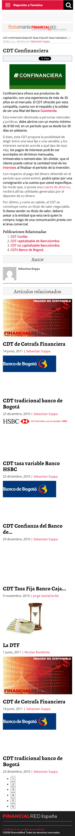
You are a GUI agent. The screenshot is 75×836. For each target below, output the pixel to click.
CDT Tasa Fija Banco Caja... (34, 588)
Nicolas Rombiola (37, 652)
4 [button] (13, 795)
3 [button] (13, 789)
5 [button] (13, 801)
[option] (37, 386)
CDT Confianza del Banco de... (32, 528)
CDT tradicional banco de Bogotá (32, 403)
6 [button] (13, 806)
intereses (9, 167)
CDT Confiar (19, 236)
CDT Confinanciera (15, 38)
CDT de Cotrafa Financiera (34, 343)
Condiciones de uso (13, 829)
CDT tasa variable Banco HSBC (31, 466)
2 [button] (13, 784)
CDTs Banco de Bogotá (27, 250)
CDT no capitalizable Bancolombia (35, 245)
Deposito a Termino (28, 5)
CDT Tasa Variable (55, 38)
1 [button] (13, 779)
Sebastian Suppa (40, 41)
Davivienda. (49, 111)
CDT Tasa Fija (36, 38)
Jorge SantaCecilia (46, 596)
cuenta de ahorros (56, 187)
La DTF (11, 645)
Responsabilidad (36, 829)
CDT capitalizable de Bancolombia (35, 241)
